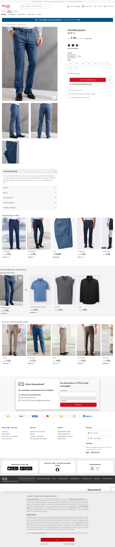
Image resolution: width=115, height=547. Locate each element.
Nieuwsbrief (6, 434)
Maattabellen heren (64, 434)
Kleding (3, 14)
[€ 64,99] (64, 233)
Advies (60, 428)
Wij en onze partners (32, 499)
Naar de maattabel (75, 73)
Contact (89, 428)
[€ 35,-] (14, 233)
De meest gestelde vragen (38, 439)
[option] (69, 45)
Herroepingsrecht (87, 478)
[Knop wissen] (48, 6)
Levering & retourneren (37, 431)
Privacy (54, 478)
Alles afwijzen (44, 544)
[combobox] (39, 6)
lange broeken (22, 24)
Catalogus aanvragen (36, 436)
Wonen (16, 11)
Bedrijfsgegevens (75, 478)
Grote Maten (21, 14)
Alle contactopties (95, 438)
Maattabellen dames (64, 431)
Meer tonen (64, 400)
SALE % (39, 14)
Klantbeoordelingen (9, 208)
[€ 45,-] (39, 233)
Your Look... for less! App (10, 436)
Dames (3, 11)
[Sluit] (113, 489)
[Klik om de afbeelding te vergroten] (54, 98)
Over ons (5, 431)
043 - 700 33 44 (92, 452)
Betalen (32, 434)
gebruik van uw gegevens (77, 499)
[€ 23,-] (40, 290)
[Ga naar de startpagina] (6, 6)
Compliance (97, 478)
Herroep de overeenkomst (26, 478)
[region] (57, 520)
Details (5, 188)
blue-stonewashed (73, 48)
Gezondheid (31, 14)
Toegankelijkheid (63, 478)
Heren (9, 11)
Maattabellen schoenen (65, 436)
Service (32, 428)
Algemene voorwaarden (43, 478)
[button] (3, 24)
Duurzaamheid (8, 198)
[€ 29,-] (89, 233)
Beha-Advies (62, 439)
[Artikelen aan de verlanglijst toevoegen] (109, 80)
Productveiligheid (8, 203)
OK (57, 539)
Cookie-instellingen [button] (107, 478)
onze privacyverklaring (39, 533)
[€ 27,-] (39, 340)
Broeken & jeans (11, 24)
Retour (5, 193)
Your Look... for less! (9, 428)
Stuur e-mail (94, 433)
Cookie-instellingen (68, 544)
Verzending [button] (89, 38)
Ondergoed (11, 14)
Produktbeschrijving (10, 171)
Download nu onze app (19, 464)
